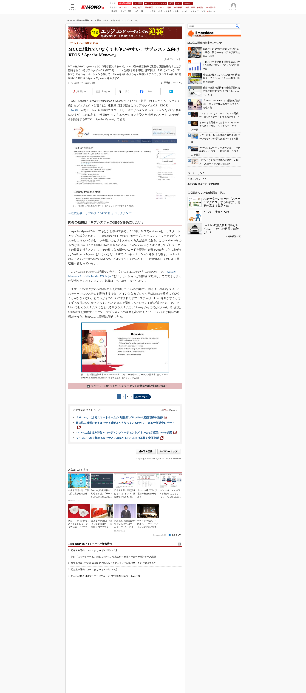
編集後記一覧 (234, 236)
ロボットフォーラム (197, 179)
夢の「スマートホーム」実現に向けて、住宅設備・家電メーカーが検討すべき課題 (113, 556)
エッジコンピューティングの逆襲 (203, 184)
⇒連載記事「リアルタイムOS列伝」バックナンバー (101, 213)
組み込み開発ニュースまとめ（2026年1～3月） (95, 569)
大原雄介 (166, 82)
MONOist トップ (168, 451)
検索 (237, 26)
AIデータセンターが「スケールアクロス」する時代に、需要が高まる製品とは (221, 202)
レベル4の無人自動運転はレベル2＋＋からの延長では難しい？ (221, 229)
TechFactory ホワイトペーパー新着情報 (90, 543)
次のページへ (141, 396)
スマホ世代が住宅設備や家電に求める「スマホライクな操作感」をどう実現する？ (113, 563)
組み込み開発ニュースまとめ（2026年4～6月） (95, 550)
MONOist (71, 20)
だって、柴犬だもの (216, 211)
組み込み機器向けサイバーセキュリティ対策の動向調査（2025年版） (107, 576)
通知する (105, 91)
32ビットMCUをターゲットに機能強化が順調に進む (126, 385)
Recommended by (160, 535)
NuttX (74, 110)
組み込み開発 (83, 20)
